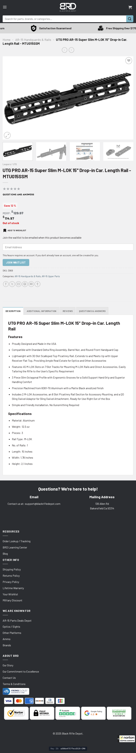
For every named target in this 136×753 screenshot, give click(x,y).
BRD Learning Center (15, 547)
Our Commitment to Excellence (21, 671)
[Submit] (129, 18)
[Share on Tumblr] (37, 284)
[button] (126, 738)
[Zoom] (7, 135)
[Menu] (5, 7)
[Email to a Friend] (18, 284)
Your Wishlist (10, 594)
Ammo (6, 639)
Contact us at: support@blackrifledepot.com (34, 503)
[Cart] (130, 7)
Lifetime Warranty (13, 588)
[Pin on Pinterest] (25, 284)
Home (6, 40)
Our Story (8, 665)
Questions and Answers (18, 194)
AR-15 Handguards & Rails (33, 40)
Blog (5, 553)
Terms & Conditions (14, 684)
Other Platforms (12, 632)
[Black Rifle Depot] (68, 7)
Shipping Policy (12, 569)
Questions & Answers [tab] (92, 311)
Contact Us (9, 677)
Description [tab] (13, 311)
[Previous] (10, 98)
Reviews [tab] (68, 311)
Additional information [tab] (41, 311)
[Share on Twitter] (12, 284)
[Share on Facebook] (6, 284)
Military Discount (12, 600)
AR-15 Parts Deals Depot (17, 620)
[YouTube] (31, 284)
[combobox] (64, 18)
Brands (7, 645)
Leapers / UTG (10, 164)
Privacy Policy (11, 581)
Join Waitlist (16, 262)
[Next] (126, 98)
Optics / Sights (11, 626)
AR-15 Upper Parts (51, 276)
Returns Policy (11, 575)
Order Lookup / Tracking (16, 541)
